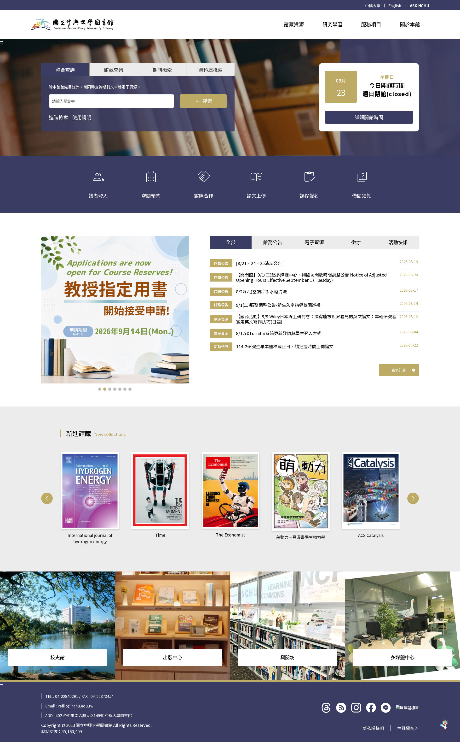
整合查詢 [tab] (65, 69)
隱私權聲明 (373, 728)
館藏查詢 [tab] (113, 69)
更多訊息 (399, 369)
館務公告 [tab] (272, 242)
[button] (99, 389)
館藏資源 (294, 24)
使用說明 (81, 117)
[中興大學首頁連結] (72, 24)
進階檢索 (58, 117)
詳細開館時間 (369, 117)
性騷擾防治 (408, 728)
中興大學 (372, 5)
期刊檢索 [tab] (162, 69)
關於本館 (410, 24)
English (394, 5)
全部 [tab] (231, 242)
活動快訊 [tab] (398, 242)
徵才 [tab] (356, 242)
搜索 (203, 100)
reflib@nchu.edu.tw (75, 706)
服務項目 (371, 24)
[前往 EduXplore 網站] (444, 725)
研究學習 (332, 24)
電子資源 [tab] (314, 242)
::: (1, 13)
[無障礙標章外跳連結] (407, 708)
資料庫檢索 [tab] (211, 69)
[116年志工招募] (115, 309)
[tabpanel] (314, 305)
